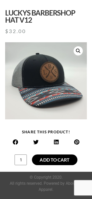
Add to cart (55, 160)
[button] (78, 50)
